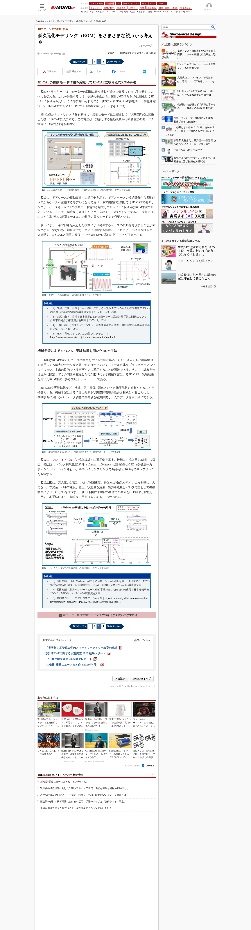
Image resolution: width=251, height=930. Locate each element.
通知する (76, 71)
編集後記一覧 (209, 286)
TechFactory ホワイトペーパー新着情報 (60, 774)
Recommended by (133, 766)
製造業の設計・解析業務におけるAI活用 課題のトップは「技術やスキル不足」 (83, 801)
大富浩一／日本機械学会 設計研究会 (126, 53)
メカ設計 (51, 21)
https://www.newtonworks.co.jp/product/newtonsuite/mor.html (82, 337)
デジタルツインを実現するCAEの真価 (180, 207)
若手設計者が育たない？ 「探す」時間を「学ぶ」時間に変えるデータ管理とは (83, 795)
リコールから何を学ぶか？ (195, 260)
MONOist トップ (142, 678)
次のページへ (114, 61)
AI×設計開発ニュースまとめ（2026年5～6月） (65, 781)
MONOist (40, 21)
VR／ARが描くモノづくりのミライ (179, 221)
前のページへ (79, 61)
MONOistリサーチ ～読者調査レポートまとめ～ (185, 177)
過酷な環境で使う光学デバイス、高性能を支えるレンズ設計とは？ (76, 808)
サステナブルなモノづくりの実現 (177, 192)
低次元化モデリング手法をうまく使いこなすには (98, 615)
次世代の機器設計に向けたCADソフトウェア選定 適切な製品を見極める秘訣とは (84, 788)
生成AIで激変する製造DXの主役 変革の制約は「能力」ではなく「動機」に (197, 251)
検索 (213, 27)
